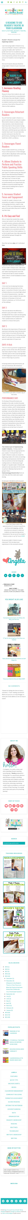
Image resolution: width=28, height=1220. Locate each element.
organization (14, 1116)
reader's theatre (20, 31)
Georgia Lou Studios (15, 1211)
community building (14, 1094)
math (14, 1113)
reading (14, 32)
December (9, 978)
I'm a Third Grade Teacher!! (14, 991)
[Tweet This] (5, 575)
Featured (10, 31)
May (7, 1001)
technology (14, 1131)
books (14, 1087)
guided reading (14, 1102)
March (8, 1005)
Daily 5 (4, 31)
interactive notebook (14, 1105)
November (9, 981)
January (8, 1010)
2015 (6, 976)
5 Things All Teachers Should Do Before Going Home (17, 1042)
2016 (6, 974)
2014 (6, 1012)
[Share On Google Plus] (14, 575)
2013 (6, 1015)
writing (14, 1138)
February (9, 1008)
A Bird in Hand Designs (7, 1213)
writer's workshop (14, 1135)
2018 (6, 969)
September (9, 994)
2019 (6, 967)
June (7, 998)
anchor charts (14, 1083)
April (7, 1003)
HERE (7, 392)
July (7, 996)
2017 (6, 971)
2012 (6, 1017)
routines (14, 1127)
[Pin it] (18, 575)
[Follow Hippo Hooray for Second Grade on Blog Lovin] (14, 827)
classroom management (14, 1091)
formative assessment (14, 1098)
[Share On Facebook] (10, 575)
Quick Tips (14, 1080)
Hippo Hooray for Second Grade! (11, 1210)
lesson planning (14, 1109)
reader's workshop (14, 1120)
